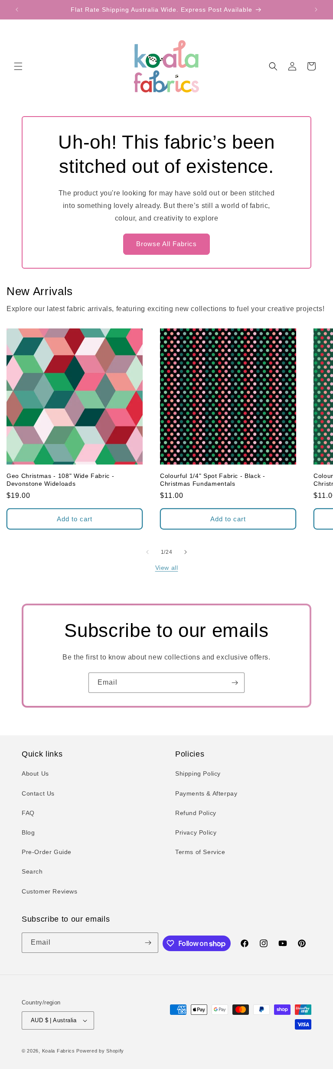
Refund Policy (195, 812)
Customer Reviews (50, 891)
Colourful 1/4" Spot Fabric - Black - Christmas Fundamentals (212, 479)
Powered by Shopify (100, 1050)
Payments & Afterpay (206, 793)
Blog (28, 832)
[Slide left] (147, 552)
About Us (35, 773)
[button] (18, 66)
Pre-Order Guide (47, 851)
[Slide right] (185, 552)
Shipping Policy (198, 773)
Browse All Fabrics (166, 243)
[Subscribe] (234, 683)
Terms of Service (200, 851)
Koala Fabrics (58, 1050)
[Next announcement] (316, 9)
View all (166, 567)
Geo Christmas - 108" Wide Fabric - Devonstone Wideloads (60, 479)
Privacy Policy (195, 832)
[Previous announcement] (16, 9)
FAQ (28, 812)
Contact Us (38, 793)
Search (32, 871)
